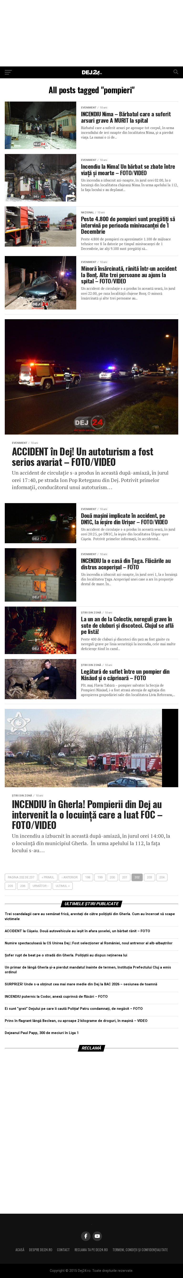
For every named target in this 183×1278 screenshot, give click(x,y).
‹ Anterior (70, 877)
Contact (63, 1249)
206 (22, 886)
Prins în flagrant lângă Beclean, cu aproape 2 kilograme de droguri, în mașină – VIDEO (76, 1021)
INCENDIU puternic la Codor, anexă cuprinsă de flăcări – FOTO (56, 997)
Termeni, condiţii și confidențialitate (140, 1249)
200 (112, 877)
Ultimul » (63, 886)
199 (99, 877)
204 (161, 877)
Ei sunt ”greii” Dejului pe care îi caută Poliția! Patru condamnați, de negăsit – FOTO (74, 1009)
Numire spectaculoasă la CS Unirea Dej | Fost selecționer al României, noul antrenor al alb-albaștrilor (89, 943)
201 (124, 877)
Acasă (19, 1249)
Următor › (40, 886)
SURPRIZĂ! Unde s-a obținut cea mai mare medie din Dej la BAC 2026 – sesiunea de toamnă (81, 984)
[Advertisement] (91, 33)
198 (87, 877)
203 (149, 877)
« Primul (48, 877)
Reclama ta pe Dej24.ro (91, 1249)
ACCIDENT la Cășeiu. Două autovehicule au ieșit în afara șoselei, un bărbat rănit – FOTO (77, 931)
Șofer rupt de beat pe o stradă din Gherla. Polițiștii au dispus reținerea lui (66, 955)
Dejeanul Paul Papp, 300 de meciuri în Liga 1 (42, 1033)
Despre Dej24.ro (40, 1249)
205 (10, 886)
